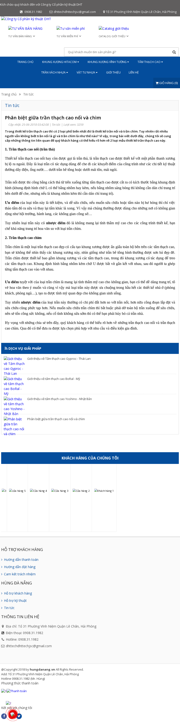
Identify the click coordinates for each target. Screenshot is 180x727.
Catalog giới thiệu (112, 36)
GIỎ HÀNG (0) (168, 83)
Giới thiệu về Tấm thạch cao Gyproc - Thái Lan (59, 358)
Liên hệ (134, 72)
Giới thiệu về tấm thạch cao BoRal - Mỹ (53, 379)
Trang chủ (25, 62)
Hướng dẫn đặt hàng (19, 567)
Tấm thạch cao (149, 62)
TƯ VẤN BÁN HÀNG (20, 36)
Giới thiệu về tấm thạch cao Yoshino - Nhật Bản (59, 399)
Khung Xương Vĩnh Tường (107, 62)
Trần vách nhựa (53, 72)
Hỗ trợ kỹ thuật (15, 600)
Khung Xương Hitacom (59, 62)
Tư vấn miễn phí (67, 36)
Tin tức (28, 94)
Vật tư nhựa (86, 72)
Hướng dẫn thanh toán (20, 559)
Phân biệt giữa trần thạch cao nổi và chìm (56, 419)
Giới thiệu (113, 72)
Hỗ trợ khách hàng (17, 593)
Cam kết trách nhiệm (19, 574)
